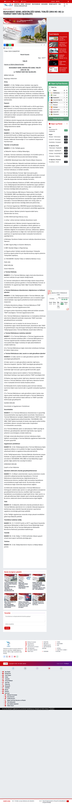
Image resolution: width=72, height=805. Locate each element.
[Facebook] (4, 656)
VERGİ (22, 4)
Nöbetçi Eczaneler (31, 642)
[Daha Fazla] (12, 45)
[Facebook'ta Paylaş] (5, 45)
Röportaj (7, 684)
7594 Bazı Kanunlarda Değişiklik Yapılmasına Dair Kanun (38, 603)
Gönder (7, 628)
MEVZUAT (28, 4)
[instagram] (37, 668)
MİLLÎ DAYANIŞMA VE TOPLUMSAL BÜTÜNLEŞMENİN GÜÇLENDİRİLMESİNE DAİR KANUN (10, 604)
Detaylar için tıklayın (58, 118)
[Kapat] (71, 709)
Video (6, 677)
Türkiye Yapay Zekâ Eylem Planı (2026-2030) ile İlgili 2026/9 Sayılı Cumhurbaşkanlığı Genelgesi (24, 604)
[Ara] (64, 4)
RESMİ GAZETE (53, 4)
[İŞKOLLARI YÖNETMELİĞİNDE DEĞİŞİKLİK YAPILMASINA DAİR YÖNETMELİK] (24, 577)
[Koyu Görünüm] (67, 4)
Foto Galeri (8, 1)
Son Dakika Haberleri (32, 650)
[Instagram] (12, 656)
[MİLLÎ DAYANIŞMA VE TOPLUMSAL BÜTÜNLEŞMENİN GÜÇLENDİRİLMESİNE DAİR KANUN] (10, 597)
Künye (6, 689)
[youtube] (49, 668)
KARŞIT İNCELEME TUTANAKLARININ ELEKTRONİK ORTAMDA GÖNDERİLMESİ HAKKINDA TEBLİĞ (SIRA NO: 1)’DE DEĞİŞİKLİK (38, 586)
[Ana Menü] (64, 6)
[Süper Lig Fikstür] (67, 123)
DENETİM (16, 4)
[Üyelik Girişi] (68, 1)
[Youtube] (15, 656)
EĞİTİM (58, 648)
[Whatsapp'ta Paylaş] (10, 45)
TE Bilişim (66, 663)
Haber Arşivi (30, 651)
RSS (6, 663)
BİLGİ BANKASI (36, 4)
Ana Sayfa (7, 671)
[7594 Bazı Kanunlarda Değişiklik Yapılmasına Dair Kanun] (38, 597)
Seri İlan (7, 682)
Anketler (7, 687)
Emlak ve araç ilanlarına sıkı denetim (24, 801)
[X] (7, 656)
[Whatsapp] (17, 656)
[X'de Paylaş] (7, 45)
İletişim (7, 691)
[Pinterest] (9, 656)
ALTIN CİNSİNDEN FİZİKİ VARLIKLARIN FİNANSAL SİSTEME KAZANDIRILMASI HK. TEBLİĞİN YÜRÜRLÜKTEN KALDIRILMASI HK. (10, 586)
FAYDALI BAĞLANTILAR (20, 6)
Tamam (52, 709)
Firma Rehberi (9, 680)
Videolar (17, 1)
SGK (59, 4)
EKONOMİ (46, 651)
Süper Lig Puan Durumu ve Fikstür (16, 700)
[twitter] (25, 668)
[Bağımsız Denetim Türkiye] (8, 5)
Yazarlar (24, 1)
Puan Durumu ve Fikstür (33, 646)
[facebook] (13, 668)
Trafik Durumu (30, 645)
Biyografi (7, 686)
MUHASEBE (44, 4)
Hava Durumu (30, 643)
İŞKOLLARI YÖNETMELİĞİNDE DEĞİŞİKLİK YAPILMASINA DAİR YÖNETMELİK (23, 585)
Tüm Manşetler (30, 648)
